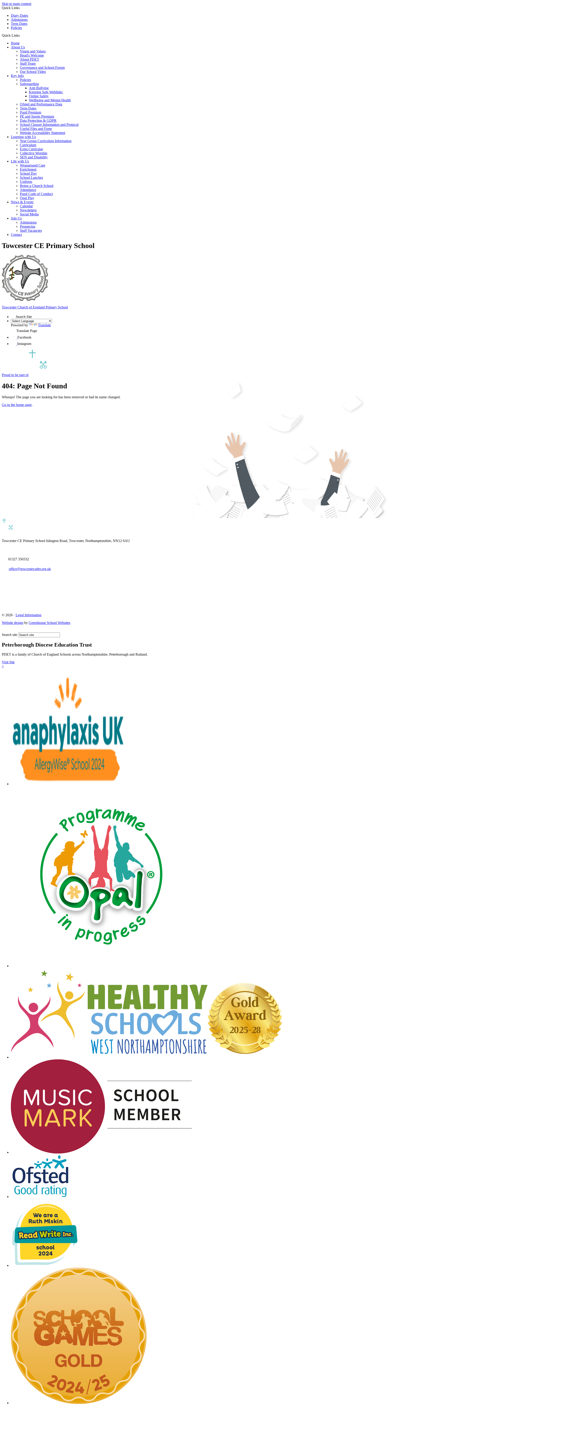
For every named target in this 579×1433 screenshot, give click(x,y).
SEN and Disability (34, 157)
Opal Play (27, 198)
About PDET (29, 59)
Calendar (26, 206)
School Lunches (31, 177)
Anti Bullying (39, 88)
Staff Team (28, 63)
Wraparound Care (32, 165)
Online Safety (39, 96)
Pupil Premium (30, 112)
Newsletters (28, 210)
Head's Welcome (32, 55)
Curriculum (28, 145)
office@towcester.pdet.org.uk (30, 569)
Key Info (17, 76)
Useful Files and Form (36, 129)
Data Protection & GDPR (38, 120)
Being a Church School (36, 186)
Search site (9, 635)
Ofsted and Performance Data (41, 104)
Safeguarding (29, 84)
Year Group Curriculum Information (45, 141)
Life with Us (20, 161)
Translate (44, 325)
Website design (12, 623)
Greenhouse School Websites (49, 623)
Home (15, 43)
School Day (28, 173)
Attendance (28, 190)
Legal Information (28, 615)
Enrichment (28, 169)
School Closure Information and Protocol (49, 125)
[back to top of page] (4, 630)
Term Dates (19, 24)
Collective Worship (33, 153)
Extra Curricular (31, 149)
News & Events (22, 202)
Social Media (29, 214)
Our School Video (33, 72)
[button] (21, 35)
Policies (16, 28)
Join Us (16, 218)
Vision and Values (33, 51)
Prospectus (27, 226)
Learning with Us (23, 137)
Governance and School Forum (42, 67)
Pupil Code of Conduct (36, 194)
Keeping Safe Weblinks (46, 92)
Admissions (19, 19)
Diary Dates (19, 15)
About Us (18, 47)
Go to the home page (17, 405)
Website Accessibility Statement (42, 133)
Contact (16, 234)
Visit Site (8, 662)
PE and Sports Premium (37, 116)
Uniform (26, 182)
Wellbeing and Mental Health (50, 100)
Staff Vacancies (31, 230)
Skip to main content (16, 4)
